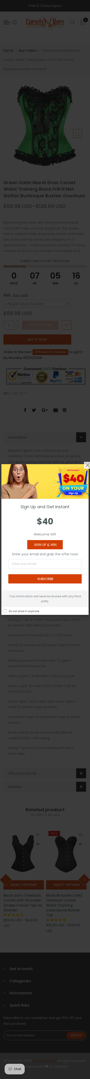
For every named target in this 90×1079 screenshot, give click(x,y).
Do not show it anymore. (24, 611)
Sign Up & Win (45, 544)
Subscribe (45, 579)
